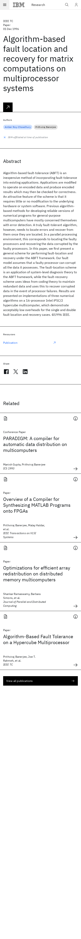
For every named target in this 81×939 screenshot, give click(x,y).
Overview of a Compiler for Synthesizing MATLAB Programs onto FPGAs (37, 505)
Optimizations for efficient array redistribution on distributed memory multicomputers (36, 574)
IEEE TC (8, 21)
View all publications (19, 681)
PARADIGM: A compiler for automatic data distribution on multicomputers (35, 444)
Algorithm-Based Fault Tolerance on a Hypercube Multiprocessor (38, 639)
